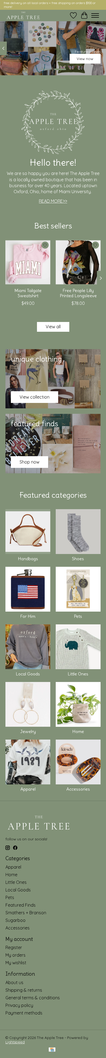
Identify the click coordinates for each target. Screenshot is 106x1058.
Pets (78, 616)
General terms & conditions (32, 997)
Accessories (78, 789)
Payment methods (23, 1013)
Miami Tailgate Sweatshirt (28, 293)
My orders (15, 955)
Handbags (28, 558)
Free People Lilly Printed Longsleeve (78, 293)
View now (85, 59)
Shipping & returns (23, 990)
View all (53, 326)
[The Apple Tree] (23, 15)
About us (14, 982)
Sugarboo (15, 920)
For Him (27, 616)
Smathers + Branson (25, 912)
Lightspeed (15, 1042)
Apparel (28, 789)
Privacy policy (19, 1005)
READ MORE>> (53, 201)
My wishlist (15, 962)
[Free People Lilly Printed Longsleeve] (78, 262)
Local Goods (28, 674)
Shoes (78, 558)
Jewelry (28, 731)
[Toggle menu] (95, 15)
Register (13, 947)
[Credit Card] (52, 1050)
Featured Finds (20, 905)
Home (78, 731)
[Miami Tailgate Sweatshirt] (27, 262)
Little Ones (78, 674)
